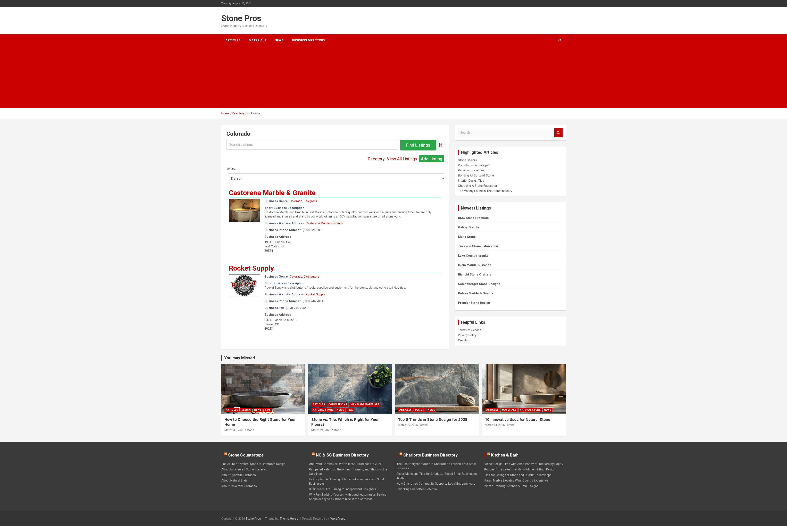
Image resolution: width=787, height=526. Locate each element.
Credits (463, 340)
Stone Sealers (467, 160)
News (279, 40)
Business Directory (308, 40)
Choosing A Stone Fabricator (477, 186)
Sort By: (231, 168)
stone (250, 430)
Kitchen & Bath (505, 455)
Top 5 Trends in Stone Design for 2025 (432, 419)
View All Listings (402, 158)
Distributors (311, 276)
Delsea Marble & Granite (475, 293)
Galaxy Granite (468, 227)
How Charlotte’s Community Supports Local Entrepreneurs (436, 483)
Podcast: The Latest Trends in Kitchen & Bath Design (519, 469)
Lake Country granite (473, 255)
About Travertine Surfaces (239, 486)
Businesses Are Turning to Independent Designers (342, 489)
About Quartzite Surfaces (238, 475)
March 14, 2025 (495, 425)
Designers (310, 201)
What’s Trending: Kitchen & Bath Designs (511, 486)
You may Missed (239, 357)
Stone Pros (241, 18)
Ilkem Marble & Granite (474, 265)
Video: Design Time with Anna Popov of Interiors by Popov (523, 464)
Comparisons (337, 404)
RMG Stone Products (473, 218)
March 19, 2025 (408, 425)
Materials (257, 40)
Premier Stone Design (474, 303)
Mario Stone (467, 237)
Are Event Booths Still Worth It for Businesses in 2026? (346, 464)
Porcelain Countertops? (474, 165)
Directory (376, 158)
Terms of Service (469, 330)
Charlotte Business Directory (430, 455)
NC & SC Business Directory (342, 455)
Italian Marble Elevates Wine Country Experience (516, 480)
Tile (350, 409)
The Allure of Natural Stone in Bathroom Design (253, 464)
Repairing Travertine (471, 170)
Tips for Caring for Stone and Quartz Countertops (518, 475)
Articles (233, 40)
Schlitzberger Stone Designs (479, 284)
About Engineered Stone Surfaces (244, 469)
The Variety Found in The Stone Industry (485, 191)
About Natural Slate (234, 480)
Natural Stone (323, 409)
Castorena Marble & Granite (272, 193)
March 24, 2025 (321, 430)
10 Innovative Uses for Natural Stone (517, 419)
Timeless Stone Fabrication (478, 246)
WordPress (337, 518)
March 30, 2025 (234, 430)
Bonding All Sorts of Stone (476, 175)
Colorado (296, 201)
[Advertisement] (388, 77)
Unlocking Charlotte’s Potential (417, 489)
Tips (268, 409)
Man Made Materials (364, 404)
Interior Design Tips (471, 180)
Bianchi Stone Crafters (474, 274)
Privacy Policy (467, 335)
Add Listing (431, 158)
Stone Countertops (246, 455)
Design (246, 409)
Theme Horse (289, 518)
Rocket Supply (251, 268)
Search (558, 132)
